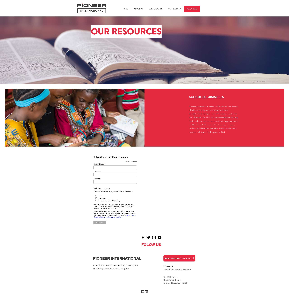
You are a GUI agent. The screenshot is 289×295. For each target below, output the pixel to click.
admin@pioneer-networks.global (177, 269)
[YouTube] (159, 237)
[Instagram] (154, 237)
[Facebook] (143, 237)
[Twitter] (148, 237)
